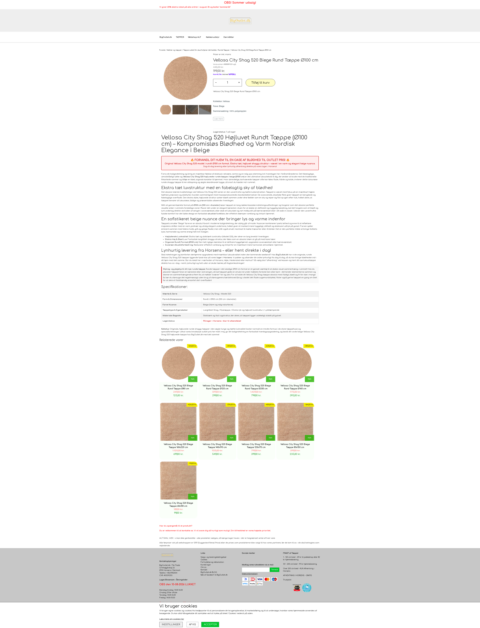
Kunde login (206, 565)
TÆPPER (180, 37)
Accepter (210, 624)
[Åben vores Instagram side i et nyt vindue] (249, 558)
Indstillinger (171, 624)
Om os (203, 567)
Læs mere (218, 119)
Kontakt (204, 570)
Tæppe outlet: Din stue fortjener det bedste (199, 50)
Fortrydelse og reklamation (212, 562)
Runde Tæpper (224, 50)
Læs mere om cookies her (171, 619)
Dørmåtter (229, 37)
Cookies (204, 560)
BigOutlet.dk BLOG (209, 572)
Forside (162, 50)
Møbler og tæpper (174, 50)
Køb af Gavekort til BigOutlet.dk (214, 575)
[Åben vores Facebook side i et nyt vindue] (244, 558)
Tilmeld (274, 570)
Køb (192, 379)
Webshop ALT (194, 37)
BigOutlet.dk (166, 37)
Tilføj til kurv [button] (260, 82)
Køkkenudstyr (213, 37)
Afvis (192, 624)
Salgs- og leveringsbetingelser (213, 557)
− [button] (216, 82)
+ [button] (239, 82)
